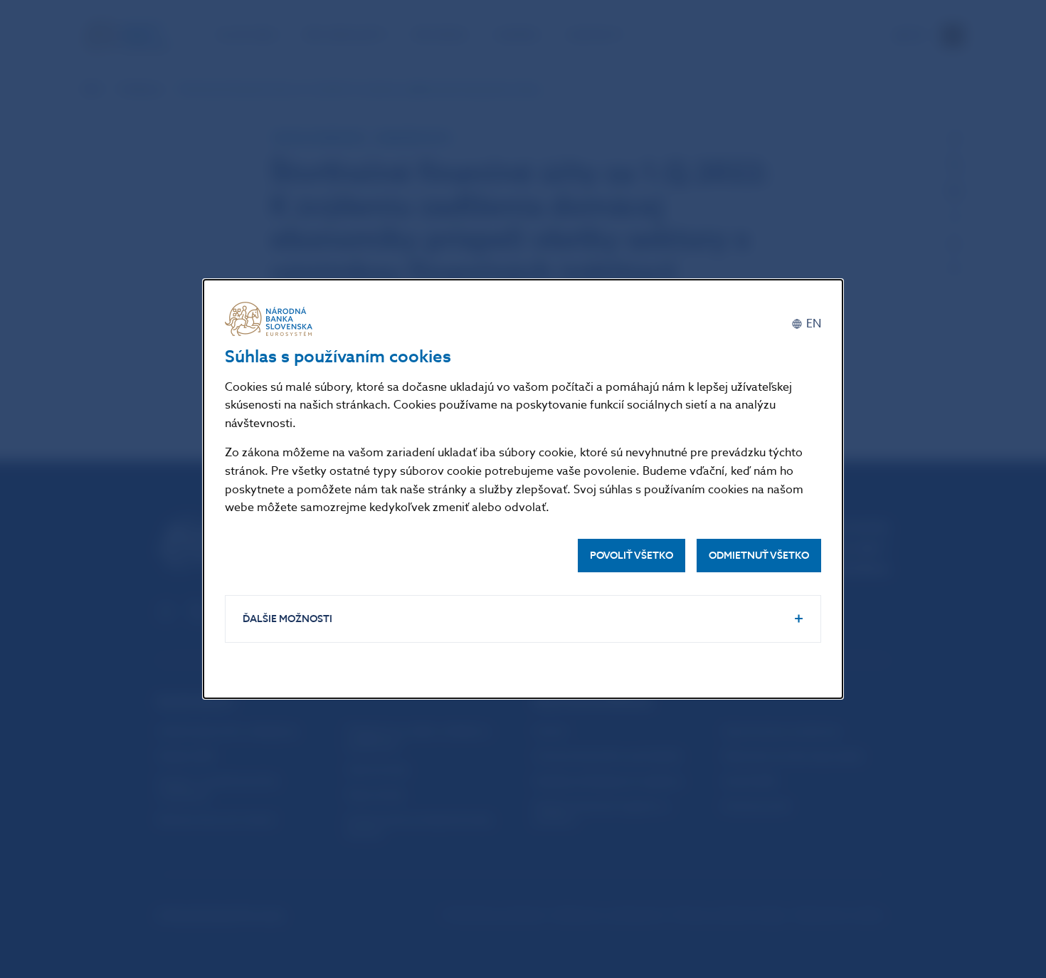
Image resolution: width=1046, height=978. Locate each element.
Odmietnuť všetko (759, 555)
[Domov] (271, 319)
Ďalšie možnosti (287, 618)
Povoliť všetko (631, 555)
